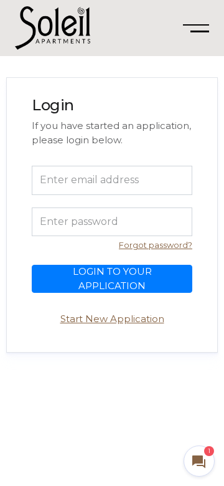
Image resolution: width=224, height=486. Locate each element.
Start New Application (112, 319)
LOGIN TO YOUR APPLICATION (112, 278)
